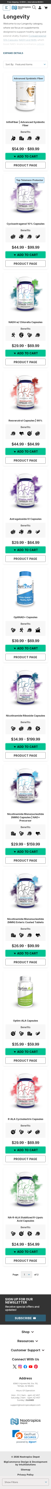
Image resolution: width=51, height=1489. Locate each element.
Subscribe (24, 1318)
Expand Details (13, 53)
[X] (15, 1366)
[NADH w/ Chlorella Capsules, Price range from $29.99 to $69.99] (25, 294)
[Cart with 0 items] (46, 7)
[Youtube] (30, 1366)
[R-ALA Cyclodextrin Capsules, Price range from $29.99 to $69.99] (25, 1091)
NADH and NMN (27, 39)
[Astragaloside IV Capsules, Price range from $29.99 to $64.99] (25, 491)
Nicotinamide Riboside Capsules (25, 715)
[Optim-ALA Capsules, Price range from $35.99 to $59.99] (25, 993)
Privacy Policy (25, 1474)
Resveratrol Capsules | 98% (25, 420)
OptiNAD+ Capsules (25, 617)
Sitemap (25, 1469)
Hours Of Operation (25, 1390)
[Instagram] (20, 1366)
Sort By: (10, 64)
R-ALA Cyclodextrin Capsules (25, 1119)
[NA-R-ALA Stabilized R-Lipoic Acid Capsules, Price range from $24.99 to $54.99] (25, 1190)
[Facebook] (25, 1366)
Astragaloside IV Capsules (25, 519)
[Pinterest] (36, 1366)
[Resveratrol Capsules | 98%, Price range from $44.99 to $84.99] (25, 393)
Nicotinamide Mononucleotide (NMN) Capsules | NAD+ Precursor (25, 817)
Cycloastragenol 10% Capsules (25, 223)
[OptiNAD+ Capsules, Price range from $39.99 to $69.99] (25, 589)
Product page (25, 165)
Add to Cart (27, 156)
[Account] (34, 7)
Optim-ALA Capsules (25, 1020)
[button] (25, 1482)
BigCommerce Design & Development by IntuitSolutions (25, 1463)
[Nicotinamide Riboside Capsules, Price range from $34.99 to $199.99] (25, 688)
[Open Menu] (6, 7)
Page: (16, 1274)
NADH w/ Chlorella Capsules (25, 322)
